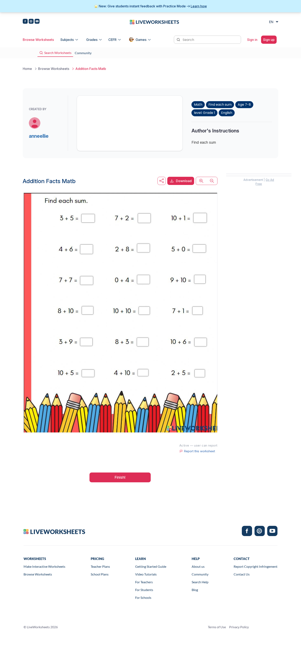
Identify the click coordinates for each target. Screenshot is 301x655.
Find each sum (220, 104)
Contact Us (242, 574)
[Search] (179, 39)
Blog (195, 590)
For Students (144, 590)
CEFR (112, 40)
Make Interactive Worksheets (44, 566)
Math (198, 104)
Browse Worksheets (38, 40)
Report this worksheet (199, 451)
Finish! (120, 477)
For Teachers (144, 582)
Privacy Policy (239, 627)
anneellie (39, 136)
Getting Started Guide (150, 566)
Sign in (252, 40)
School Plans (100, 574)
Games (141, 40)
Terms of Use (217, 627)
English (226, 112)
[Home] (154, 22)
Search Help (200, 582)
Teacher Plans (100, 566)
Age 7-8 (244, 104)
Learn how (199, 6)
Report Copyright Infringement (255, 566)
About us (198, 566)
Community (200, 574)
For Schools (143, 597)
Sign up (269, 40)
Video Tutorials (146, 574)
